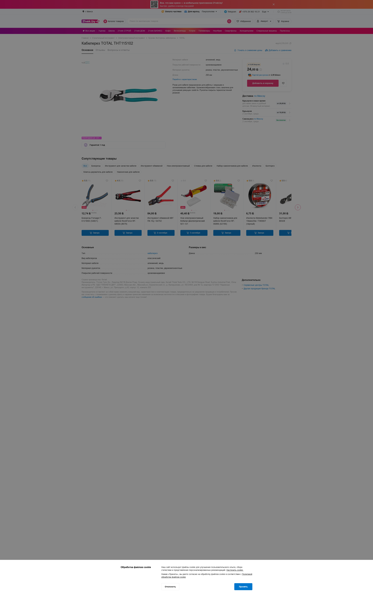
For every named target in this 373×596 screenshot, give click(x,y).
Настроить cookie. (234, 570)
